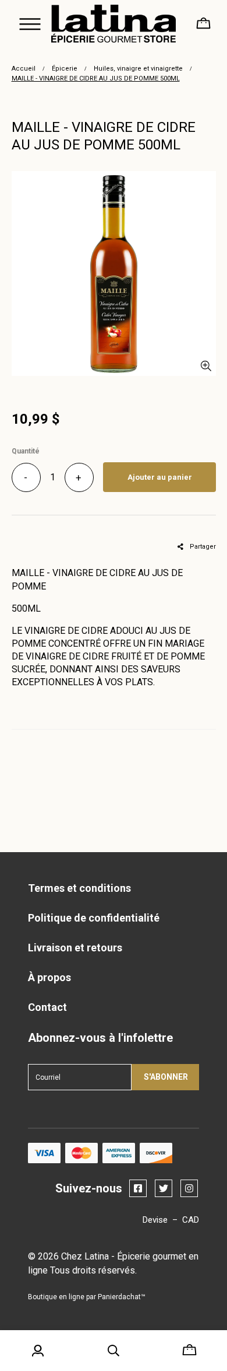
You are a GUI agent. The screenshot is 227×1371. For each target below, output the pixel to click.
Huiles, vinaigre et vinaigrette (138, 68)
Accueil (24, 68)
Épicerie (64, 68)
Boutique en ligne (56, 1297)
